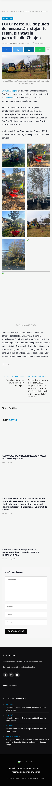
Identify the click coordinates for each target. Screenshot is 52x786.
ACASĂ (12, 768)
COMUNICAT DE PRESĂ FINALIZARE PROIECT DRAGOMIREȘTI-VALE (24, 457)
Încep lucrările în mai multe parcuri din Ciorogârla (15, 383)
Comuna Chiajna (9, 91)
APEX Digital (40, 778)
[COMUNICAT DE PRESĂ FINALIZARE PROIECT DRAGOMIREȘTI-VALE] (26, 438)
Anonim (9, 704)
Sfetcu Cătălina (9, 43)
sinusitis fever (12, 736)
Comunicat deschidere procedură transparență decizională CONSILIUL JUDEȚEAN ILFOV (20, 552)
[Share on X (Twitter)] (18, 49)
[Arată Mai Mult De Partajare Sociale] (47, 49)
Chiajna (6, 364)
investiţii (8, 98)
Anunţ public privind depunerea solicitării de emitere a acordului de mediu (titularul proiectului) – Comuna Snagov (27, 742)
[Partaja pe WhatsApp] (40, 49)
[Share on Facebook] (7, 49)
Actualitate (7, 18)
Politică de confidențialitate (26, 772)
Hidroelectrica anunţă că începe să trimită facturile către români (26, 708)
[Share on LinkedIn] (29, 49)
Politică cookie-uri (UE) (29, 768)
